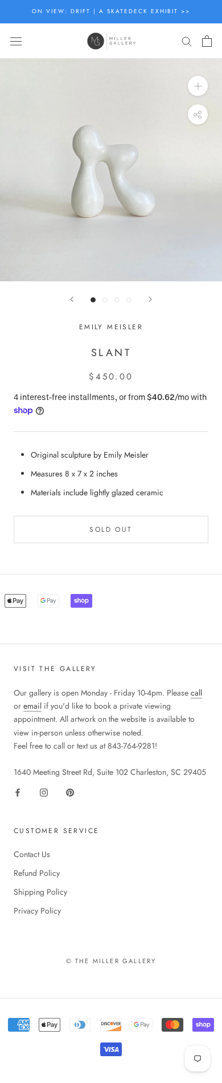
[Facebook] (18, 791)
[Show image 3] (117, 299)
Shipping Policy (40, 892)
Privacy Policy (37, 910)
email (32, 706)
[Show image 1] (93, 299)
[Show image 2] (105, 299)
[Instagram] (44, 791)
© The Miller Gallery (111, 960)
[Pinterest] (70, 791)
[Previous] (71, 299)
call (196, 692)
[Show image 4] (128, 299)
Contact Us (32, 854)
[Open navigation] (16, 41)
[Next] (150, 299)
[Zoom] (198, 86)
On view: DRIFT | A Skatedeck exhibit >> (111, 11)
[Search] (187, 41)
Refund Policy (37, 873)
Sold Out (110, 529)
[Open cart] (207, 41)
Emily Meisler (111, 327)
